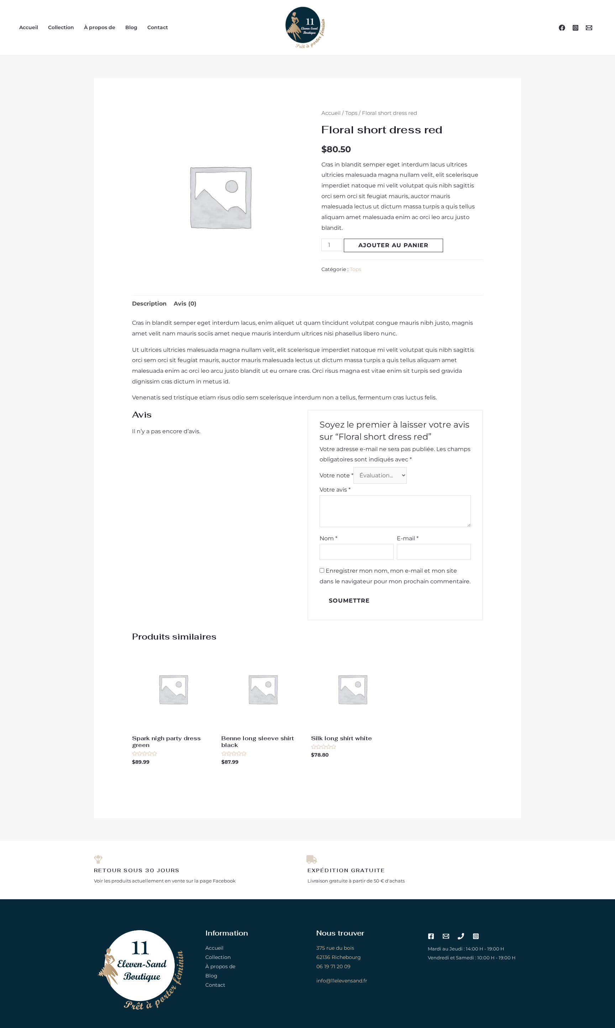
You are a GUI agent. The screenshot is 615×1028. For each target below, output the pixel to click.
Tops (351, 113)
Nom (328, 538)
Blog (131, 27)
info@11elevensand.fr (341, 980)
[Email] (589, 28)
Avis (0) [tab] (185, 303)
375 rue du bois (335, 948)
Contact (157, 27)
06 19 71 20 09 (333, 966)
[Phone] (461, 936)
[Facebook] (562, 28)
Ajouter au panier (393, 245)
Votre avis (335, 489)
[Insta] (476, 936)
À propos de (99, 27)
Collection (61, 27)
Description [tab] (149, 303)
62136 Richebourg (338, 957)
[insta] (575, 28)
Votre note (336, 475)
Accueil (28, 27)
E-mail (408, 538)
